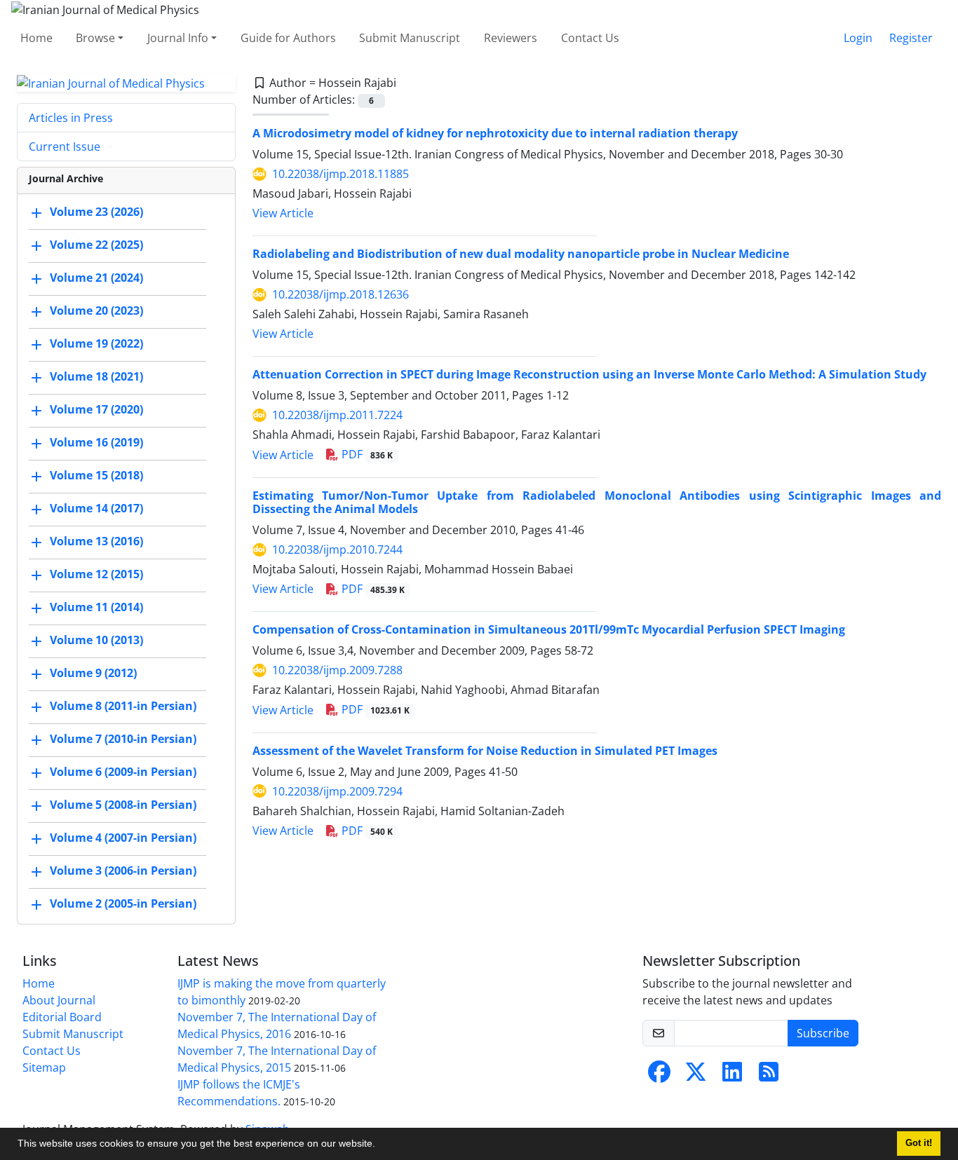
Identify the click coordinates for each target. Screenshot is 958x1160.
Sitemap (44, 1067)
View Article (282, 213)
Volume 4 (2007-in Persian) (123, 838)
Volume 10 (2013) (96, 640)
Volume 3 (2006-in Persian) (123, 871)
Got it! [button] (918, 1143)
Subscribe (823, 1033)
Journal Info (177, 38)
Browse (95, 38)
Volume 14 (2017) (96, 509)
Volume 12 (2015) (96, 574)
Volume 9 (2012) (93, 673)
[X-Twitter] (696, 1076)
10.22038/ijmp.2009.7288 (337, 670)
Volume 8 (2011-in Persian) (123, 706)
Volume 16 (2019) (96, 443)
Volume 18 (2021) (96, 377)
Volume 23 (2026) (96, 212)
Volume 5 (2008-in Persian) (123, 805)
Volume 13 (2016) (96, 542)
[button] (380, 1145)
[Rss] (768, 1076)
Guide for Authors (288, 38)
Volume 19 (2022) (96, 344)
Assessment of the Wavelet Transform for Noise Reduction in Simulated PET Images (484, 750)
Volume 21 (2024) (96, 278)
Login (858, 38)
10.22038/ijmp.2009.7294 (337, 791)
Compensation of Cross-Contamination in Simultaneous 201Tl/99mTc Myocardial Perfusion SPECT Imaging (548, 629)
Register (911, 38)
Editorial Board (62, 1017)
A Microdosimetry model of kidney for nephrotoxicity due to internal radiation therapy (495, 133)
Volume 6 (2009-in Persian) (123, 772)
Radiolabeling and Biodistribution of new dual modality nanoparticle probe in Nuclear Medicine (520, 253)
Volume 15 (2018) (96, 476)
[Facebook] (659, 1076)
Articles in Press (71, 117)
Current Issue (64, 146)
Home (36, 38)
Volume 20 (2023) (96, 311)
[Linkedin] (732, 1076)
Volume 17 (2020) (96, 410)
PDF (366, 454)
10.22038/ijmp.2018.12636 (340, 294)
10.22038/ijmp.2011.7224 (337, 415)
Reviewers (510, 38)
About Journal (58, 1000)
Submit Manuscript (409, 38)
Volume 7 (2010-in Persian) (123, 739)
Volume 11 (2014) (96, 607)
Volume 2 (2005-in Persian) (123, 904)
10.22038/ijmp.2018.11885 (340, 174)
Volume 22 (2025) (96, 245)
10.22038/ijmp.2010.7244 (337, 549)
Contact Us (590, 38)
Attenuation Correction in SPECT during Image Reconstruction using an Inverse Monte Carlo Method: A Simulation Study (589, 374)
